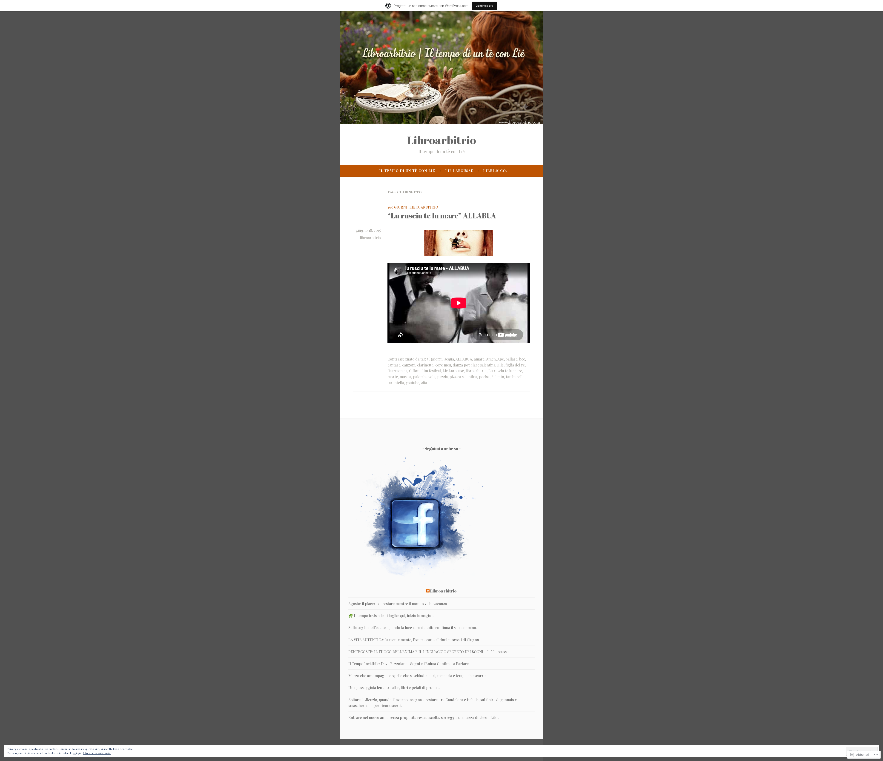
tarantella (395, 382)
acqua (449, 359)
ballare (511, 359)
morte (392, 376)
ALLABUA (464, 359)
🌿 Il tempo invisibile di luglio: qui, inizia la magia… (391, 615)
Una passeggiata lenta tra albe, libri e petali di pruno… (394, 687)
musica (405, 376)
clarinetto (425, 365)
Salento (497, 376)
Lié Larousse (459, 170)
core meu (443, 365)
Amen (491, 359)
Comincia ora (484, 5)
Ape (500, 359)
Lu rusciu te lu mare (505, 370)
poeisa (484, 376)
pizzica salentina (463, 376)
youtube (412, 382)
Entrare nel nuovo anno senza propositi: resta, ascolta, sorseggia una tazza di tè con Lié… (423, 717)
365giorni (434, 359)
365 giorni (397, 207)
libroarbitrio (370, 237)
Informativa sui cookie (97, 753)
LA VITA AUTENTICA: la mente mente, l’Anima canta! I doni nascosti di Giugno (413, 639)
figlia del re (515, 365)
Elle (500, 365)
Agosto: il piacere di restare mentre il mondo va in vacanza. (398, 603)
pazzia (442, 376)
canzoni (408, 365)
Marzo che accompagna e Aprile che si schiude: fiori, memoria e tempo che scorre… (418, 675)
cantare (393, 365)
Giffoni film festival (425, 370)
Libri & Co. (495, 170)
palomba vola (424, 376)
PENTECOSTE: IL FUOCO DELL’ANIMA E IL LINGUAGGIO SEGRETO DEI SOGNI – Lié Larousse (428, 651)
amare (479, 359)
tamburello (515, 376)
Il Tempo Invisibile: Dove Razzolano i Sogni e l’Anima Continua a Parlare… (410, 663)
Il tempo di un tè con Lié (407, 170)
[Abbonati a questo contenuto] (428, 591)
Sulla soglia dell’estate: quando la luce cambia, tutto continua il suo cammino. (412, 627)
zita (424, 382)
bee (522, 359)
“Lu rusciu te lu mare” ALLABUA (441, 215)
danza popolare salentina (474, 365)
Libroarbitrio (441, 140)
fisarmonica (397, 370)
